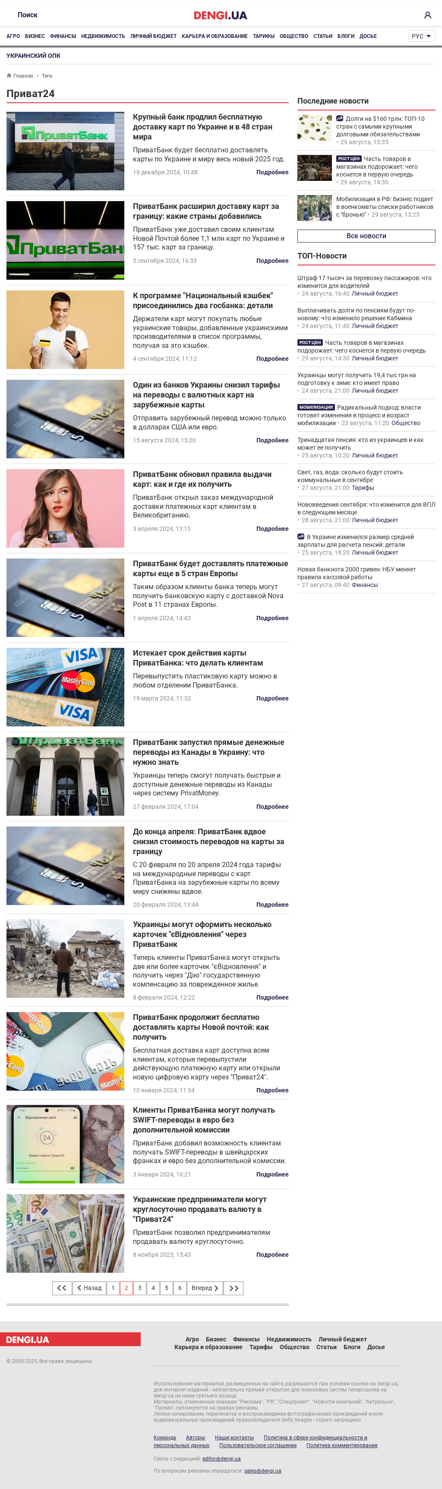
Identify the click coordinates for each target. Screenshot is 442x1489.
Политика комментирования (342, 1445)
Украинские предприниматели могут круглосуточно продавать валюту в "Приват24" (200, 1209)
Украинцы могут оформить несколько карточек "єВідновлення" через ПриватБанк (202, 934)
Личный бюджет (153, 36)
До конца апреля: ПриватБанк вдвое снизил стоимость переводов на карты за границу (208, 841)
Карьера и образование (215, 36)
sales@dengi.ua (262, 1471)
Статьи (322, 36)
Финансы (63, 36)
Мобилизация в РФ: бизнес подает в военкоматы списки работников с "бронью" (384, 207)
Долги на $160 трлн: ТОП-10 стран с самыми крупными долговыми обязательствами (380, 126)
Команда (165, 1438)
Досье (368, 36)
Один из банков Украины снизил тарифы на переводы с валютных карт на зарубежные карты (206, 394)
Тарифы (264, 36)
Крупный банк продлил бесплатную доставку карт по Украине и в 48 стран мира (202, 126)
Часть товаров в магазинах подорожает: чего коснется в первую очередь (377, 166)
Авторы (195, 1438)
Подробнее (272, 172)
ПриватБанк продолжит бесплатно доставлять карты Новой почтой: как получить (201, 1027)
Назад (91, 1287)
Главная (23, 76)
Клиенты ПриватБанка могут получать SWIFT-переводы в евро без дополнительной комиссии (204, 1119)
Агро (13, 36)
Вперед (202, 1287)
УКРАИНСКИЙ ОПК (33, 55)
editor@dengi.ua (221, 1459)
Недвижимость (103, 36)
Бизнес (35, 36)
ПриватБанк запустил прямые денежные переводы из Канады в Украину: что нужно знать (208, 752)
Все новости (366, 236)
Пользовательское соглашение (258, 1445)
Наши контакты (234, 1438)
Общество (294, 36)
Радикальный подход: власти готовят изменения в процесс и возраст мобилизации (359, 415)
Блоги (346, 36)
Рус (417, 36)
